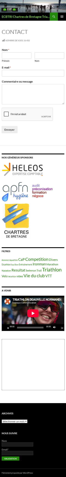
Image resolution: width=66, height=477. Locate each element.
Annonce (5, 260)
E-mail (6, 67)
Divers (53, 259)
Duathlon (6, 264)
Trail (39, 270)
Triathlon (52, 269)
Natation (6, 270)
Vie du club (34, 275)
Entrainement (25, 264)
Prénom (5, 60)
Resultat (18, 270)
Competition (36, 259)
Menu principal (62, 17)
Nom (5, 49)
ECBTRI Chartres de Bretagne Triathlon (26, 16)
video (20, 276)
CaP (21, 259)
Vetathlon (12, 276)
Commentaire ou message (17, 81)
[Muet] (55, 327)
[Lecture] (6, 327)
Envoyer (9, 129)
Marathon (52, 264)
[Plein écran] (60, 327)
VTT (48, 276)
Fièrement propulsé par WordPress (17, 473)
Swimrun (31, 270)
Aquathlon (13, 260)
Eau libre (14, 264)
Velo (5, 276)
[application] (33, 313)
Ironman (39, 264)
